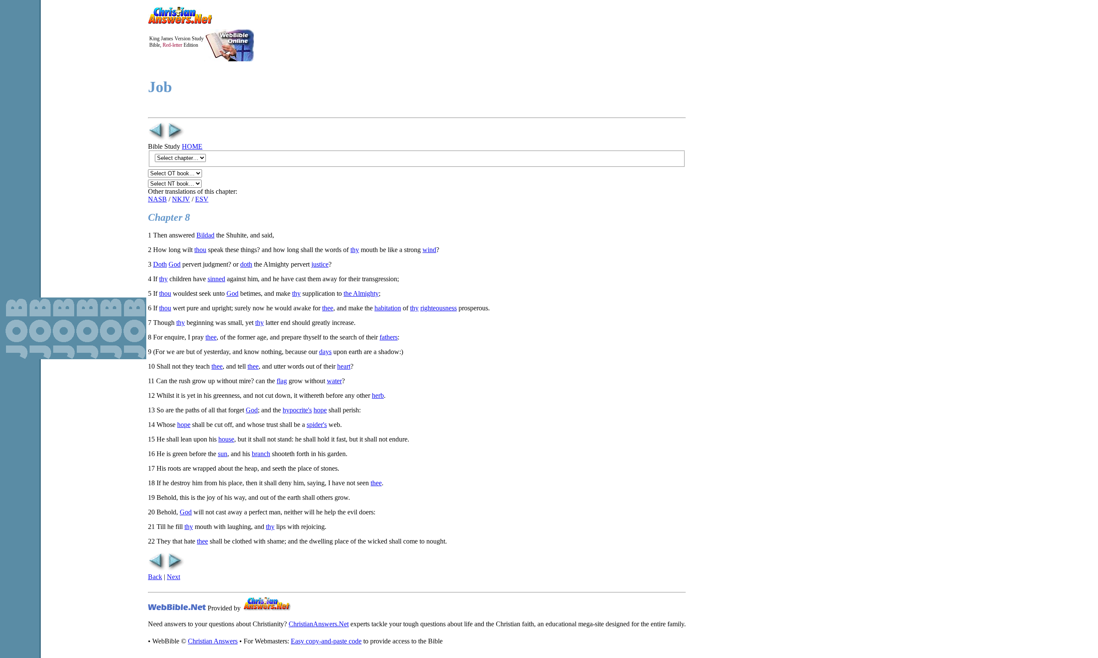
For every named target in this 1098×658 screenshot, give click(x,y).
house (226, 439)
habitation (387, 308)
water (334, 381)
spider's (317, 424)
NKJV (181, 199)
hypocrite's (297, 410)
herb (378, 395)
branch (261, 453)
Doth (160, 264)
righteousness (438, 308)
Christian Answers (213, 641)
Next (173, 576)
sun (222, 453)
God (175, 264)
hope (320, 410)
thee (327, 308)
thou (200, 249)
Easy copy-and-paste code (326, 641)
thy (354, 249)
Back (155, 576)
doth (246, 264)
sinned (216, 278)
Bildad (205, 235)
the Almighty (361, 293)
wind (429, 249)
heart (343, 366)
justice (320, 264)
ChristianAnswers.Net (319, 624)
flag (282, 381)
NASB (157, 199)
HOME (192, 146)
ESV (201, 199)
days (325, 351)
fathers (389, 337)
